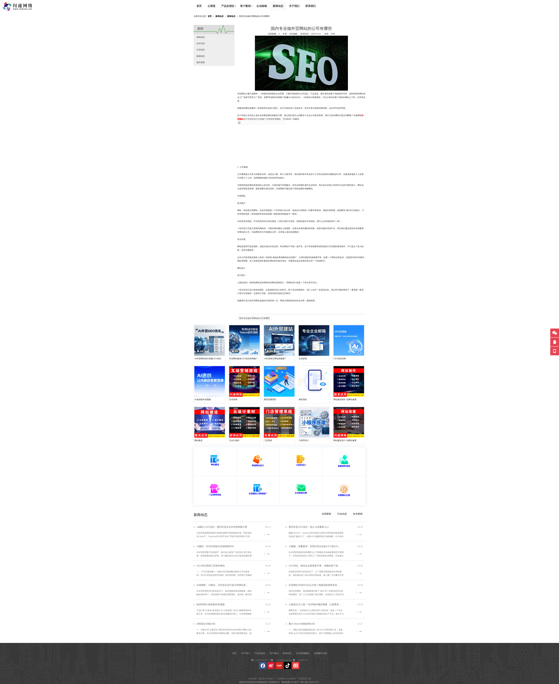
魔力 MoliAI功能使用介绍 (302, 624)
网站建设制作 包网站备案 (345, 399)
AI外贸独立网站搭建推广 (275, 359)
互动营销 (233, 399)
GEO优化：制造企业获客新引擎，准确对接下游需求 (315, 565)
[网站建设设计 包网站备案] (349, 422)
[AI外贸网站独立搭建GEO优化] (209, 340)
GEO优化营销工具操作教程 (211, 565)
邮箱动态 (201, 56)
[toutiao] (295, 665)
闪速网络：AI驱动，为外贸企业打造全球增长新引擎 (223, 585)
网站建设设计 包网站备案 (345, 440)
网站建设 (198, 440)
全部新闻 (326, 514)
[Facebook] (262, 665)
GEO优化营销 (340, 359)
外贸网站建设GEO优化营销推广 (243, 359)
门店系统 (268, 440)
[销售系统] (314, 381)
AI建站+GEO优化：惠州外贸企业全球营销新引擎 (222, 527)
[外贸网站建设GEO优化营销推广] (244, 340)
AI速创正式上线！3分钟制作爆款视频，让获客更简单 (315, 604)
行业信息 (342, 514)
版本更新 (201, 62)
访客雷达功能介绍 (206, 624)
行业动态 (201, 50)
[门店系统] (279, 422)
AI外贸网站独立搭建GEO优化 (207, 359)
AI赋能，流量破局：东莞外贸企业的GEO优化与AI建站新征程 (315, 546)
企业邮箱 (261, 6)
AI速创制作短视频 (202, 399)
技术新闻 (357, 514)
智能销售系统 (344, 466)
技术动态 (201, 43)
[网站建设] (209, 422)
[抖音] (287, 665)
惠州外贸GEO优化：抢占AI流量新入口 (309, 527)
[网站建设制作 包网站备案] (349, 381)
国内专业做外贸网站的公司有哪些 (254, 318)
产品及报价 (227, 6)
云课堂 (211, 6)
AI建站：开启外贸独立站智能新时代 (215, 546)
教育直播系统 (270, 399)
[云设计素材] (244, 422)
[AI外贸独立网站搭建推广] (279, 340)
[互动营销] (244, 381)
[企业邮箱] (314, 340)
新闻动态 (278, 6)
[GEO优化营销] (349, 340)
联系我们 (310, 6)
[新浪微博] (270, 665)
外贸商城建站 (302, 653)
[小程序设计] (314, 422)
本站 (333, 34)
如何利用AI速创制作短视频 (211, 604)
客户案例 (245, 6)
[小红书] (279, 665)
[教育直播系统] (279, 381)
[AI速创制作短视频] (209, 381)
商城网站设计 (258, 465)
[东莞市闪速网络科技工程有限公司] (17, 6)
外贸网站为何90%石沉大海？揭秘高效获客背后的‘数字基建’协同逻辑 (315, 585)
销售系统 (303, 399)
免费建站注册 (344, 495)
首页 (199, 6)
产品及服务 (259, 653)
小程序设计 (304, 440)
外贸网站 (256, 301)
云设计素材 (234, 440)
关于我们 (294, 6)
